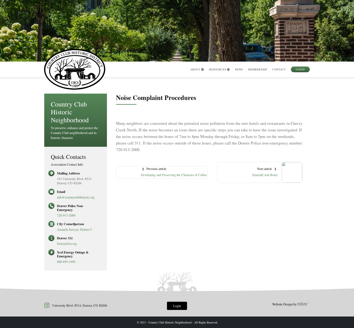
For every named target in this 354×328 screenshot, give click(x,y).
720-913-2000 (66, 215)
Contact (279, 69)
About (195, 69)
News (239, 69)
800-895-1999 (66, 261)
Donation (200, 84)
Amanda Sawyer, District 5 (74, 229)
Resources (218, 69)
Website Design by (284, 304)
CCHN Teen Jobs (224, 108)
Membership (257, 69)
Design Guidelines (226, 84)
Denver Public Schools (230, 100)
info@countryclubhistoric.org (76, 197)
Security (219, 76)
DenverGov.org (67, 243)
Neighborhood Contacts (231, 92)
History (199, 76)
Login (300, 69)
